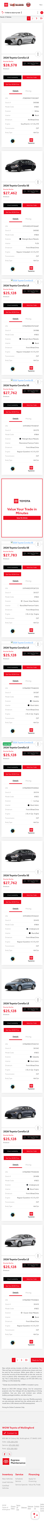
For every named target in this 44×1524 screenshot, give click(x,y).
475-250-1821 (14, 1445)
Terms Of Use (18, 1507)
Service (19, 1474)
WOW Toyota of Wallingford (6, 1507)
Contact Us (12, 1433)
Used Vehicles (7, 1482)
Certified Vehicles (5, 1486)
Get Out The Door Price (32, 63)
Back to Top (37, 1360)
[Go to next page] (36, 18)
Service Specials (21, 1484)
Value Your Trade (32, 77)
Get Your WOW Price (12, 84)
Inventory (7, 1474)
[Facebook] (4, 1454)
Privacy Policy (13, 1507)
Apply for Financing (32, 1479)
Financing (34, 1474)
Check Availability (12, 77)
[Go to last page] (41, 18)
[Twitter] (9, 1454)
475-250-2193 (12, 1441)
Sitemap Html (30, 1507)
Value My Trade (34, 1484)
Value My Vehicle (22, 518)
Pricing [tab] (28, 91)
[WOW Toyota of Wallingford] (14, 4)
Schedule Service (19, 1479)
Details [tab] (15, 91)
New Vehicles (7, 1478)
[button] (38, 54)
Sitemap (24, 1507)
